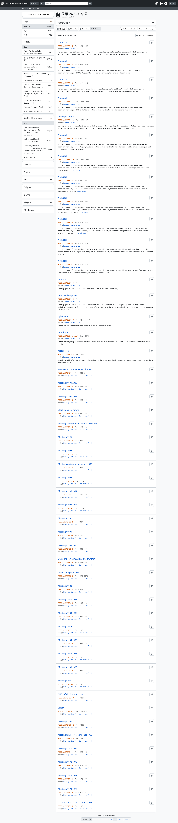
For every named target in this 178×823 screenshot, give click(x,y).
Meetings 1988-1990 (67, 545)
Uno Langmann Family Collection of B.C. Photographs (38, 66)
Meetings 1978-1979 (67, 762)
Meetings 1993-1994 (67, 491)
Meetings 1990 (65, 532)
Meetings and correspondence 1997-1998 (77, 423)
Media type (29, 210)
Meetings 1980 (65, 721)
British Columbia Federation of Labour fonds (38, 74)
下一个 (127, 819)
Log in (172, 3)
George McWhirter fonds (38, 80)
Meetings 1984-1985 (67, 640)
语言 (26, 21)
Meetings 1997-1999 (67, 396)
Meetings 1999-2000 (67, 383)
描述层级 (28, 202)
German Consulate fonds (38, 107)
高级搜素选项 (64, 22)
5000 (120, 819)
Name (27, 172)
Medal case (63, 351)
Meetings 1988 (65, 586)
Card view (85, 29)
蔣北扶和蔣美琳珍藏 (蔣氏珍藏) (38, 59)
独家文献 (38, 27)
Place (26, 179)
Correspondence (66, 116)
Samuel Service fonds (71, 48)
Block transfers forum (68, 410)
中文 (38, 35)
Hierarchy (73, 29)
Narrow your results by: (38, 14)
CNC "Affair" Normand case (71, 694)
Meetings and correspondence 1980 (75, 735)
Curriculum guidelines (68, 572)
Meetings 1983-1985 (67, 653)
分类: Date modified (128, 29)
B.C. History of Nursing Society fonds (38, 101)
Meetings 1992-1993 (67, 504)
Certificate (63, 332)
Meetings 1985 (65, 626)
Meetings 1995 (65, 450)
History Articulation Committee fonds (77, 375)
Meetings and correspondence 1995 (75, 464)
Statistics (62, 708)
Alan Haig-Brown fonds (38, 111)
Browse (33, 3)
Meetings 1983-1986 (67, 613)
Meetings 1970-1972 (67, 789)
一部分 (27, 41)
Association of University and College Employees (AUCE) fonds (38, 93)
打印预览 (62, 29)
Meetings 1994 (65, 477)
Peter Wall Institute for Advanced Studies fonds (38, 52)
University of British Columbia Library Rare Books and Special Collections (38, 131)
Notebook (62, 42)
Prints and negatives (67, 295)
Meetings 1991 (65, 518)
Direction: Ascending (146, 29)
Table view (96, 29)
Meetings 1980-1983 (67, 667)
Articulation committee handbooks (74, 369)
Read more (76, 170)
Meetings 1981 (65, 680)
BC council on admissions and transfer (76, 559)
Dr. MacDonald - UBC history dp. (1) (75, 802)
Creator (27, 164)
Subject (27, 187)
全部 (25, 47)
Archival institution (33, 118)
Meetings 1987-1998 (67, 599)
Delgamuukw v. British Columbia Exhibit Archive (38, 85)
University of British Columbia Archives (38, 140)
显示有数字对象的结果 (145, 35)
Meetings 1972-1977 (67, 775)
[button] (156, 3)
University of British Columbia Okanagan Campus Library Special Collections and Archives (38, 149)
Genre (27, 194)
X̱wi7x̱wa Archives (38, 158)
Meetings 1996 (65, 437)
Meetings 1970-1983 (67, 748)
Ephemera (63, 316)
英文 (38, 31)
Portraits (62, 279)
